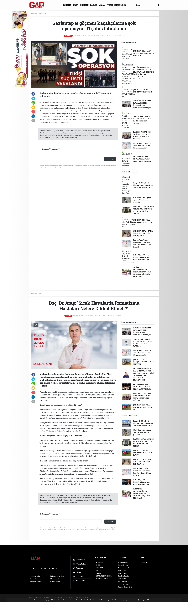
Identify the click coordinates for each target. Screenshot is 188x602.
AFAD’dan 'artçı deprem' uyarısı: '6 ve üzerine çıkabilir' (142, 200)
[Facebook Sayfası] (30, 568)
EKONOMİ (84, 5)
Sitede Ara (144, 562)
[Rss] (49, 568)
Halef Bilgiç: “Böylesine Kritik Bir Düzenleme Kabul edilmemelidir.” (142, 257)
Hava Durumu (123, 562)
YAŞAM (102, 5)
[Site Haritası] (53, 568)
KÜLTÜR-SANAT (102, 579)
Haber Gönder (55, 582)
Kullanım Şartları (57, 576)
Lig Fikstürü (122, 573)
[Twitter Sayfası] (34, 568)
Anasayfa (34, 13)
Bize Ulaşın (80, 580)
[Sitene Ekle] (57, 568)
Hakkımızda (35, 576)
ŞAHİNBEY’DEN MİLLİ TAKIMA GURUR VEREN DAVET (142, 92)
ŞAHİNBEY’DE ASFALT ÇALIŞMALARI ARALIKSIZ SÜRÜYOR (143, 53)
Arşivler (79, 572)
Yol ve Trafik (123, 565)
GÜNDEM (67, 5)
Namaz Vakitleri (124, 568)
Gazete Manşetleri (125, 587)
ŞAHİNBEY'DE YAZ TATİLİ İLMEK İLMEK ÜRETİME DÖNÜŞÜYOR (143, 233)
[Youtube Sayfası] (42, 568)
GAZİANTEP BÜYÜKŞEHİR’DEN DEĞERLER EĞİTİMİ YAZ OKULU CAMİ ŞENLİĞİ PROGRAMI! (142, 271)
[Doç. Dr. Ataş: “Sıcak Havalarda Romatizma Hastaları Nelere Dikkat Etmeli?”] (74, 344)
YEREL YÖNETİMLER (116, 5)
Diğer (138, 5)
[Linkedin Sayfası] (46, 568)
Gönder (110, 159)
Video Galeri (81, 564)
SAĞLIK (93, 5)
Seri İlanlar (122, 581)
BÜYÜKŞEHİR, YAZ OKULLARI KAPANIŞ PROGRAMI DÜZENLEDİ (142, 159)
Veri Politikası (35, 582)
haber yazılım (125, 597)
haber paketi (105, 597)
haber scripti (115, 597)
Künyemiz (80, 576)
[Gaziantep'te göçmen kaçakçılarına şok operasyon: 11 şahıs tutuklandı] (74, 64)
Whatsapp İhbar (56, 579)
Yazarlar (79, 568)
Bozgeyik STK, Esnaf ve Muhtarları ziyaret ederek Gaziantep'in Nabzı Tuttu (143, 185)
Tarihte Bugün (123, 576)
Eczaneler (122, 571)
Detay (141, 600)
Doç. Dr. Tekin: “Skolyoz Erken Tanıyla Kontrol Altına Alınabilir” (142, 145)
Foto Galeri (80, 560)
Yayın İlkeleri (35, 579)
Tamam (151, 600)
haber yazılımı (94, 597)
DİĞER (75, 5)
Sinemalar (122, 579)
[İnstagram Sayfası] (38, 568)
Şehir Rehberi (123, 584)
